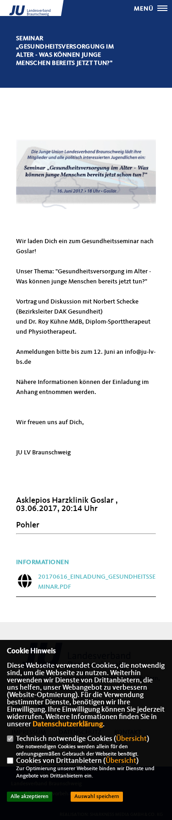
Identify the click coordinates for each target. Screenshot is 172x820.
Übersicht (131, 739)
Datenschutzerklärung (68, 724)
